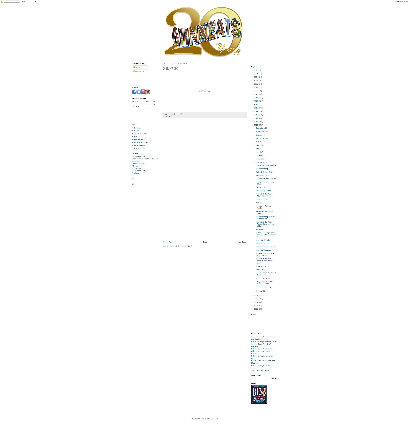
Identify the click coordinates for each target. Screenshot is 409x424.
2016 (256, 104)
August (259, 141)
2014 (256, 111)
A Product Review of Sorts (266, 246)
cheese (171, 116)
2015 (256, 108)
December (260, 128)
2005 (256, 309)
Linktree (137, 128)
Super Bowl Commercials (265, 250)
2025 (256, 73)
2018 (256, 97)
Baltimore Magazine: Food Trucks (261, 366)
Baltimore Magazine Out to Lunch (261, 352)
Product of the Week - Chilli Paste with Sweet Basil (265, 260)
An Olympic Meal (262, 175)
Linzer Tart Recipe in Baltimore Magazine (263, 361)
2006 (256, 305)
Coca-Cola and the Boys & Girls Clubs (266, 273)
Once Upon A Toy (139, 170)
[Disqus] (204, 152)
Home (204, 242)
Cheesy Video (261, 187)
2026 (256, 70)
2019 (256, 94)
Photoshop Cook (262, 199)
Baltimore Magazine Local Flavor (264, 341)
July (257, 145)
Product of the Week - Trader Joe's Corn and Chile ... (265, 224)
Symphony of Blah (263, 278)
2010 (256, 125)
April (258, 155)
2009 (256, 295)
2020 (256, 90)
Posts (137, 67)
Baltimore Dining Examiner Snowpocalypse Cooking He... (266, 234)
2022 (256, 84)
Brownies (259, 229)
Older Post (241, 242)
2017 (256, 101)
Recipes (137, 136)
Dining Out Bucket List (264, 172)
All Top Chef (137, 166)
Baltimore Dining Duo (140, 156)
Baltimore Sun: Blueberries (261, 348)
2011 (256, 121)
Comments (139, 71)
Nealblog (135, 173)
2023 (256, 80)
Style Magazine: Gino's (260, 370)
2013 (256, 114)
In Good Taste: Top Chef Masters (261, 345)
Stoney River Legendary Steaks (265, 183)
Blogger (215, 418)
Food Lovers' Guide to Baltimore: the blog (145, 159)
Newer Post (167, 242)
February (259, 162)
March (258, 159)
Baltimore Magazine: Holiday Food (262, 357)
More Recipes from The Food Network (265, 254)
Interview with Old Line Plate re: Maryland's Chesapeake (264, 338)
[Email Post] (181, 114)
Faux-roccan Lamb (263, 243)
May (258, 152)
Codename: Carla (138, 163)
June (258, 148)
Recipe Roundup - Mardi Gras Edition (265, 217)
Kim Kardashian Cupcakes (266, 165)
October (259, 135)
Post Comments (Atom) (182, 246)
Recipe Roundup (262, 168)
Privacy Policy (139, 145)
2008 (256, 298)
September (260, 138)
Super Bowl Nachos (263, 240)
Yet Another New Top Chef (266, 178)
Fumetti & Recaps (141, 142)
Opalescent (136, 168)
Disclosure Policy (141, 148)
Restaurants (139, 139)
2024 (256, 77)
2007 (256, 302)
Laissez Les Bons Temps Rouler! (265, 212)
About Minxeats (140, 133)
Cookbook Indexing (263, 287)
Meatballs (259, 202)
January (259, 291)
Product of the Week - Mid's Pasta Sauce (264, 195)
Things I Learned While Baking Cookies (265, 282)
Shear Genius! (261, 266)
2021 (256, 87)
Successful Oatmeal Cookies (263, 207)
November (260, 131)
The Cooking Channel (264, 190)
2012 (256, 118)
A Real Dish (260, 269)
